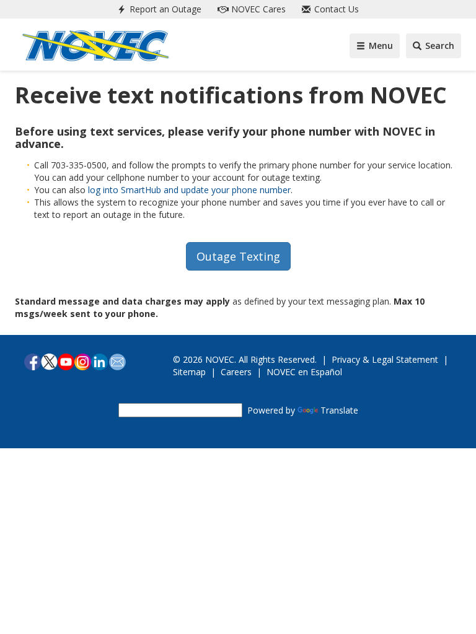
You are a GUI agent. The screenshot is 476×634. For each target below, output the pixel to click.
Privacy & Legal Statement (385, 359)
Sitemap (189, 372)
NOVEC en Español (304, 372)
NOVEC (257, 9)
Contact (335, 9)
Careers (236, 372)
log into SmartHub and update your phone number (189, 190)
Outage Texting (238, 256)
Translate (339, 410)
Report (164, 9)
